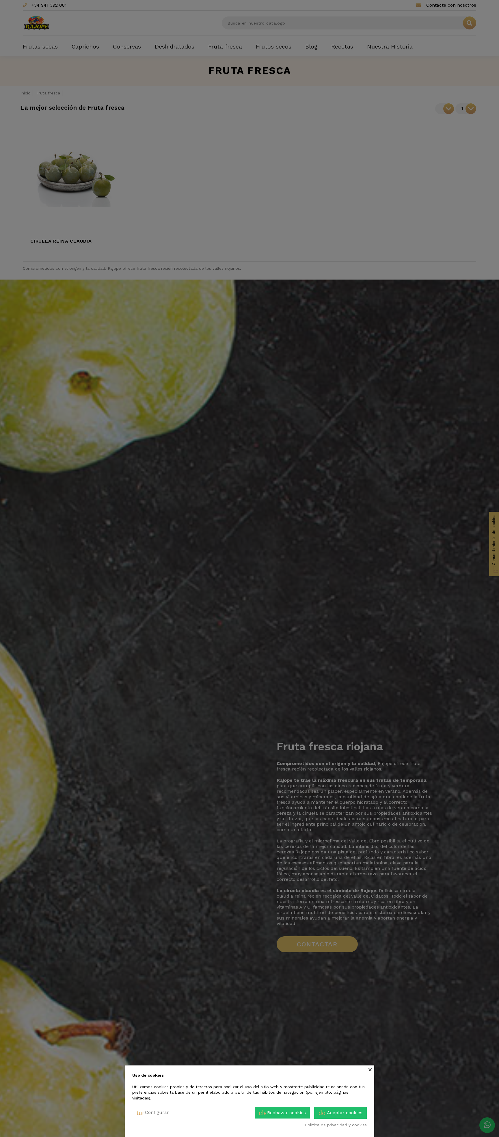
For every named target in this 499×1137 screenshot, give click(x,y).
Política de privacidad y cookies (336, 1125)
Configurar (153, 1112)
